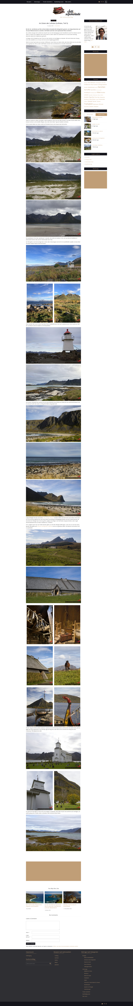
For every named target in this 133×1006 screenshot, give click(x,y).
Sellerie (85, 101)
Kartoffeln (93, 90)
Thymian (99, 101)
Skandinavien (87, 984)
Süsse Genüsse (87, 964)
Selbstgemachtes (88, 966)
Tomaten (88, 103)
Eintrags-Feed (88, 159)
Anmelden (87, 157)
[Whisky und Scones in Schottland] (72, 897)
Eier (105, 82)
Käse (99, 92)
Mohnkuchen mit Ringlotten (98, 138)
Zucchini (86, 106)
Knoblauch (87, 92)
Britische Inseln (87, 975)
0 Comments (57, 25)
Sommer (57, 958)
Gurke (85, 87)
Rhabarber (102, 97)
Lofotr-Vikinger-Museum (48, 517)
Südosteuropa (87, 989)
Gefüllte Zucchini (96, 124)
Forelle (95, 84)
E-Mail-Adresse (28, 936)
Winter (56, 962)
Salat (97, 99)
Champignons (99, 82)
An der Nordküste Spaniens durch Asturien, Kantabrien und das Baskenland (53, 906)
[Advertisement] (53, 871)
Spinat (94, 101)
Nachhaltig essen (58, 1)
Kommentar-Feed (89, 161)
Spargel (90, 101)
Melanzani (95, 95)
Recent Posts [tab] (90, 114)
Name (27, 932)
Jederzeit (57, 964)
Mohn (102, 95)
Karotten (101, 87)
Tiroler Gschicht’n (47, 1)
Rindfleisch (86, 99)
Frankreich (86, 978)
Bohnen (85, 82)
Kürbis (103, 92)
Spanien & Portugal (88, 987)
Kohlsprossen (93, 92)
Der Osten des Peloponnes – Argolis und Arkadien (34, 905)
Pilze (95, 97)
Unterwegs (37, 1)
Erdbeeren (87, 84)
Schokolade (102, 99)
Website (27, 940)
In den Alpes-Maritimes (97, 145)
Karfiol (96, 87)
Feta (92, 84)
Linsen (86, 95)
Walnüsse (95, 104)
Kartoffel (87, 90)
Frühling (56, 955)
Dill (102, 82)
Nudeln (86, 97)
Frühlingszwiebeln (102, 84)
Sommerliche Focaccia (97, 117)
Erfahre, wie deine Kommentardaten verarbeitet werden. (65, 946)
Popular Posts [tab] (101, 114)
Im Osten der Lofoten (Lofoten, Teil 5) (53, 23)
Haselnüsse (91, 87)
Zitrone (101, 104)
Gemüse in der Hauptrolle (90, 959)
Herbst (56, 960)
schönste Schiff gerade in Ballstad (44, 526)
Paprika (91, 97)
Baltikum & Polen (88, 971)
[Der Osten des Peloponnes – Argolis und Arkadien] (35, 897)
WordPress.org (88, 164)
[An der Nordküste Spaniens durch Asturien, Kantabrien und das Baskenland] (53, 897)
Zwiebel (91, 106)
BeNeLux (86, 973)
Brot (89, 82)
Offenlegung (28, 955)
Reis (98, 97)
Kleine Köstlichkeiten (88, 957)
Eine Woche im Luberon (97, 131)
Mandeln (91, 95)
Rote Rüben (92, 99)
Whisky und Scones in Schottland (69, 905)
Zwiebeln (96, 106)
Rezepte (29, 1)
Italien (85, 980)
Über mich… (68, 1)
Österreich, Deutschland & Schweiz (92, 982)
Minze (99, 95)
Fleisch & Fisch (87, 962)
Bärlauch (93, 82)
